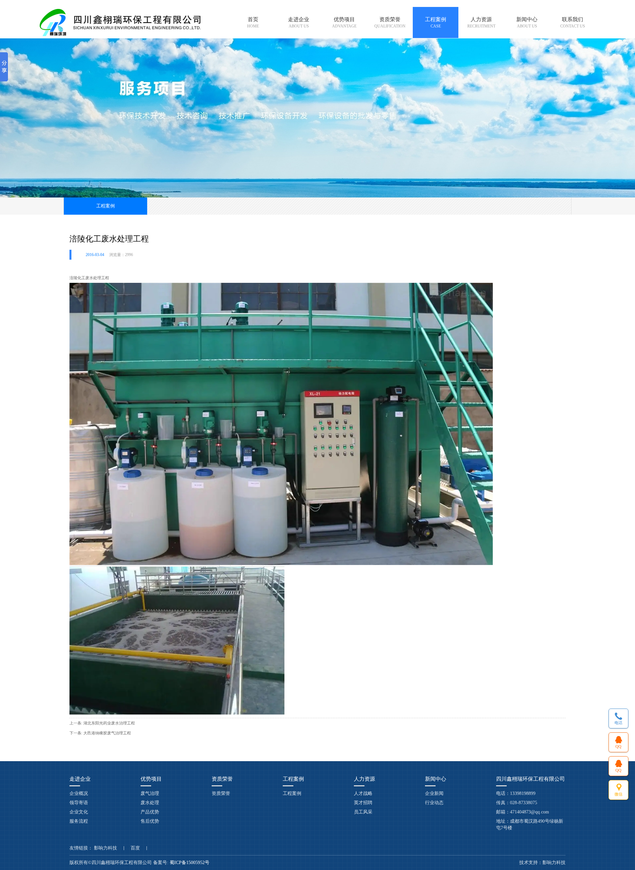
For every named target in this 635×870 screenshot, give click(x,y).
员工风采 (363, 811)
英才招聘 (363, 802)
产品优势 (150, 811)
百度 (135, 848)
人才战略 (363, 793)
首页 (253, 22)
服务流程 (78, 821)
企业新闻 (434, 793)
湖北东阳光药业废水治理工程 (109, 723)
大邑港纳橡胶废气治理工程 (107, 733)
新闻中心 (526, 22)
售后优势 (150, 821)
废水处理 (150, 802)
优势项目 (344, 22)
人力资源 (481, 22)
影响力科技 (105, 848)
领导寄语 (78, 802)
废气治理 (150, 793)
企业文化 (78, 811)
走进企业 (298, 22)
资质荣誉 (389, 22)
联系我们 (572, 22)
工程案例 (435, 22)
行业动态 (434, 802)
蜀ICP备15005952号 (190, 862)
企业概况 (78, 793)
